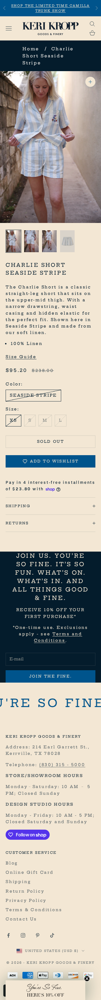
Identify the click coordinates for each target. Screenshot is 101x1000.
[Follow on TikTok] (52, 935)
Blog (12, 863)
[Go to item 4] (67, 241)
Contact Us (21, 919)
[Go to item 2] (31, 241)
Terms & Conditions (34, 909)
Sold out (50, 441)
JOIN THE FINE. (50, 676)
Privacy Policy (26, 900)
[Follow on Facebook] (8, 935)
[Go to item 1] (13, 241)
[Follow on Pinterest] (37, 935)
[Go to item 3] (49, 241)
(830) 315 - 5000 (62, 764)
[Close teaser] (87, 978)
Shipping (18, 881)
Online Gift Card (30, 872)
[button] (45, 990)
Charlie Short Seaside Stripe (48, 56)
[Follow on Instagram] (23, 935)
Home (30, 48)
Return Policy (25, 891)
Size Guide (21, 356)
